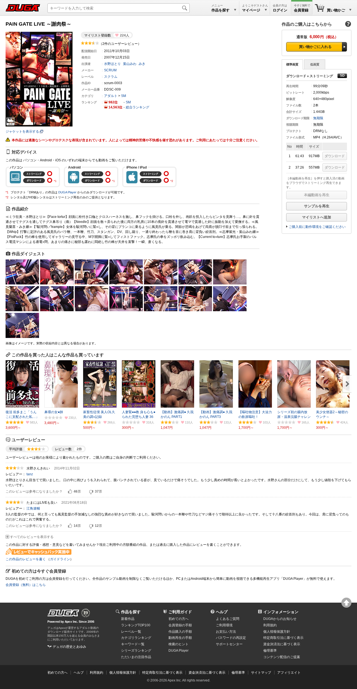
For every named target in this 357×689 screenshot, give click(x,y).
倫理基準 (270, 651)
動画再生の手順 (180, 638)
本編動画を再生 (316, 195)
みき (142, 64)
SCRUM (110, 70)
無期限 (318, 118)
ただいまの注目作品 (136, 657)
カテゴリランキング (136, 638)
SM (123, 96)
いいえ (91, 491)
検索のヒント (178, 644)
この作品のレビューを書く (26, 559)
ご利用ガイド (180, 612)
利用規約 (270, 625)
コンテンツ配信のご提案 (281, 657)
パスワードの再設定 (231, 638)
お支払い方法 (226, 632)
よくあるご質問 (227, 619)
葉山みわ (129, 64)
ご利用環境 (224, 625)
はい (70, 491)
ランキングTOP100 (135, 625)
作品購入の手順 (180, 632)
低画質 (314, 64)
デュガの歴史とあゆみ (69, 647)
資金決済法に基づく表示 (207, 673)
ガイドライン (60, 559)
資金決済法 (281, 644)
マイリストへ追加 (316, 217)
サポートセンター (229, 644)
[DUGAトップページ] (23, 7)
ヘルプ (222, 612)
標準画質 (292, 64)
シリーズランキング (136, 651)
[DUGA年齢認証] (63, 613)
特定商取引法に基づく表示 (162, 673)
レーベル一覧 (131, 632)
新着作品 (127, 619)
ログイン (280, 10)
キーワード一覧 (132, 644)
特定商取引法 (283, 638)
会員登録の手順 (180, 625)
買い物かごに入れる (315, 47)
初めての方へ (178, 619)
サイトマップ (261, 673)
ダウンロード (335, 156)
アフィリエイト (289, 673)
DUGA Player (67, 192)
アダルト (110, 96)
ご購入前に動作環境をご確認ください (317, 227)
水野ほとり (112, 64)
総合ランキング (137, 107)
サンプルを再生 (316, 206)
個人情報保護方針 (276, 632)
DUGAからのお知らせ (279, 619)
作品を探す (131, 612)
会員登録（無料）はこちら (26, 585)
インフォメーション (280, 612)
